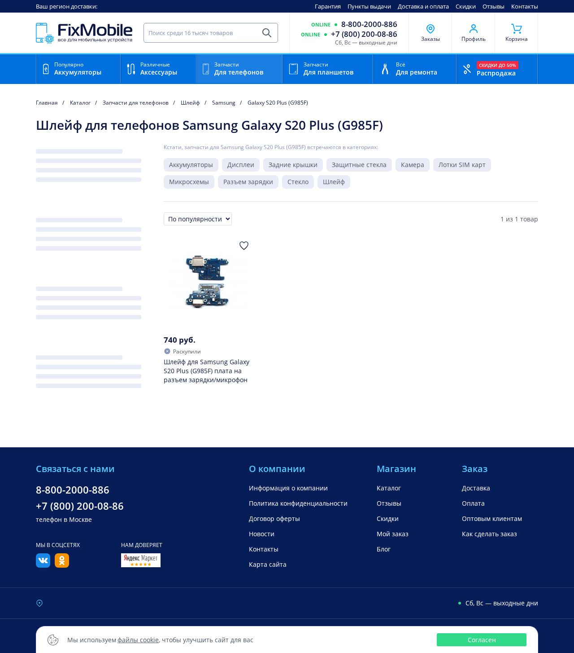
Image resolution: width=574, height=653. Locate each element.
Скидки (466, 6)
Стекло (298, 181)
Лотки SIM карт (462, 164)
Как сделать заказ (489, 533)
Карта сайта (268, 564)
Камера (412, 164)
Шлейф (334, 181)
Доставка (476, 488)
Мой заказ (393, 533)
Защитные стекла (359, 164)
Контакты (524, 6)
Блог (384, 549)
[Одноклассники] (62, 564)
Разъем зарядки (248, 181)
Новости (261, 533)
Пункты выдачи (369, 6)
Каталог (389, 488)
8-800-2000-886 (369, 24)
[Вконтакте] (43, 564)
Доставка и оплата (423, 6)
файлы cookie (138, 639)
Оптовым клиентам (492, 518)
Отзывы (493, 6)
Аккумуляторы (191, 164)
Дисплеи (240, 164)
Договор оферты (274, 518)
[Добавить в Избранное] (244, 245)
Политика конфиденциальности (298, 503)
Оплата (473, 503)
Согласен (482, 639)
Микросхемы (189, 181)
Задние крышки (293, 164)
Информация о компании (288, 488)
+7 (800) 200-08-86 (364, 34)
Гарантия (328, 6)
